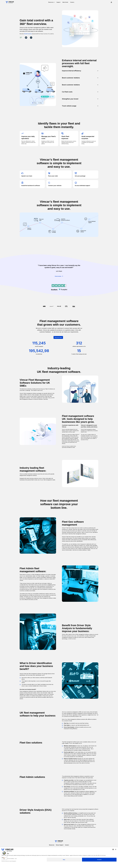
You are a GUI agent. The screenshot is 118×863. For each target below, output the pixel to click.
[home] (10, 2)
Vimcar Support (59, 845)
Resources (51, 845)
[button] (51, 2)
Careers (72, 2)
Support (58, 2)
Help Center (65, 2)
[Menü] (6, 851)
